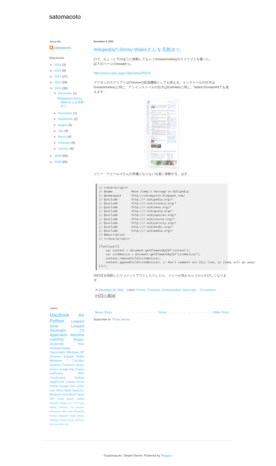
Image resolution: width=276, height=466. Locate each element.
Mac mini (67, 411)
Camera (70, 381)
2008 (58, 162)
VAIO (80, 373)
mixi (66, 424)
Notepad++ (64, 415)
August (63, 125)
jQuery (80, 365)
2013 (58, 70)
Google (64, 386)
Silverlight (58, 330)
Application (58, 335)
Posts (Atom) (121, 319)
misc (81, 343)
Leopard (77, 321)
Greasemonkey (171, 289)
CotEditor (78, 360)
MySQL (54, 415)
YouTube (79, 420)
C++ (71, 403)
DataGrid (55, 365)
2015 (58, 64)
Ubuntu (80, 415)
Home (162, 312)
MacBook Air (67, 315)
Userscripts (189, 289)
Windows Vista (59, 394)
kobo (61, 424)
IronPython (56, 373)
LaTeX (80, 386)
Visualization (58, 377)
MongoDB (79, 411)
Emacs (54, 369)
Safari (67, 390)
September (66, 119)
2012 (58, 76)
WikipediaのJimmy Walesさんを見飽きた (137, 49)
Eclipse (69, 356)
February (64, 142)
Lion (52, 390)
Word (72, 394)
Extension (153, 289)
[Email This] (97, 296)
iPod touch (66, 398)
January (64, 148)
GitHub (54, 386)
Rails (73, 415)
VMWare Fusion (58, 420)
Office (59, 390)
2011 (58, 82)
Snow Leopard (67, 326)
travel (80, 398)
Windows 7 (59, 360)
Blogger (79, 339)
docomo (54, 424)
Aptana (64, 403)
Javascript (56, 343)
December (65, 93)
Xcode (70, 420)
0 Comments (208, 289)
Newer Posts (103, 312)
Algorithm (54, 403)
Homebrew (55, 411)
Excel (80, 381)
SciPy (80, 356)
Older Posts (221, 312)
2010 (58, 88)
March (62, 136)
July (61, 130)
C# (82, 330)
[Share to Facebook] (109, 296)
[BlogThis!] (101, 296)
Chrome (141, 289)
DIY (76, 403)
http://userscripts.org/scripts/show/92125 (122, 73)
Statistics (78, 390)
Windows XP (75, 352)
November (65, 113)
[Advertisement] (67, 235)
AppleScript (57, 381)
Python (57, 321)
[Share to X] (105, 296)
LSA (72, 386)
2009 (58, 155)
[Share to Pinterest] (113, 296)
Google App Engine (72, 369)
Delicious (63, 407)
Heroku (80, 407)
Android (79, 377)
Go (72, 407)
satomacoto (65, 16)
